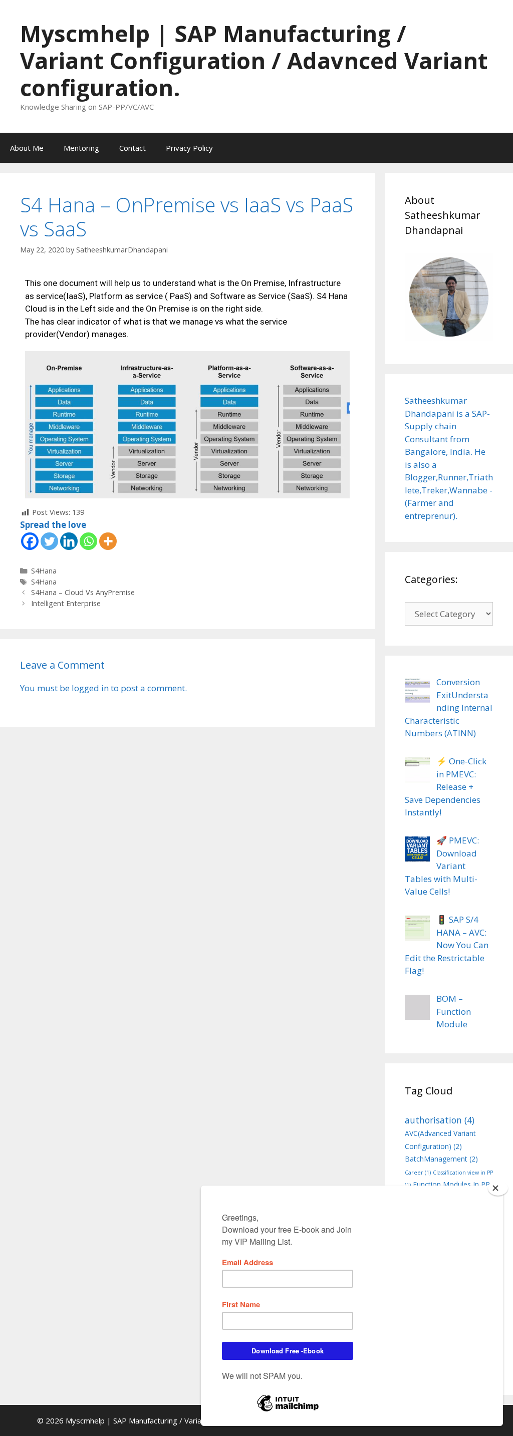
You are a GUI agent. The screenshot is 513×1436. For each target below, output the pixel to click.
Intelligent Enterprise (66, 603)
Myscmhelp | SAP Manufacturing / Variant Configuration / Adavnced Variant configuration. (253, 60)
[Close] (498, 1188)
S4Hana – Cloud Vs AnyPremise (83, 592)
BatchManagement (441, 1159)
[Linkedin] (69, 541)
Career (418, 1172)
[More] (108, 541)
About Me (27, 148)
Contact (132, 148)
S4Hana (44, 571)
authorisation (439, 1120)
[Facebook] (30, 541)
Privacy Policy (189, 148)
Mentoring (81, 148)
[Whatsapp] (88, 541)
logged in (90, 688)
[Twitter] (49, 541)
